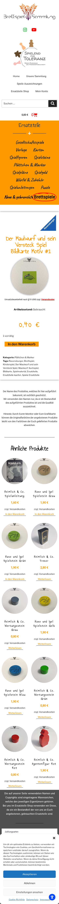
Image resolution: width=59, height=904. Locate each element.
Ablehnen (29, 883)
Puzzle (45, 187)
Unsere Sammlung (36, 76)
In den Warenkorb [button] (14, 514)
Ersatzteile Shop (20, 91)
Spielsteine (42, 157)
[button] (54, 838)
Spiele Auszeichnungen (29, 83)
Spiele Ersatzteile (30, 375)
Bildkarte (7, 371)
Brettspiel (29, 361)
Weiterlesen (44, 579)
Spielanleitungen (21, 187)
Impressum (45, 899)
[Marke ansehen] (48, 229)
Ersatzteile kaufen (12, 375)
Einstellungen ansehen (29, 892)
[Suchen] (52, 103)
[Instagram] (25, 29)
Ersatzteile (32, 371)
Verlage (20, 150)
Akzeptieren (29, 874)
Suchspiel (34, 368)
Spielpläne (20, 172)
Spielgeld (40, 172)
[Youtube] (34, 29)
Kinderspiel (8, 364)
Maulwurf (23, 368)
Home (16, 76)
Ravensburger (16, 361)
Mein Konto (41, 91)
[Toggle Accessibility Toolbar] (52, 897)
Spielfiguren (18, 157)
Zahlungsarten (11, 832)
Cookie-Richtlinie (17, 899)
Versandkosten (48, 299)
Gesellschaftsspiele (30, 142)
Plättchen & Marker (29, 165)
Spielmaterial (19, 371)
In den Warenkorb (21, 344)
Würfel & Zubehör (29, 180)
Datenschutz (32, 899)
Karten (38, 150)
